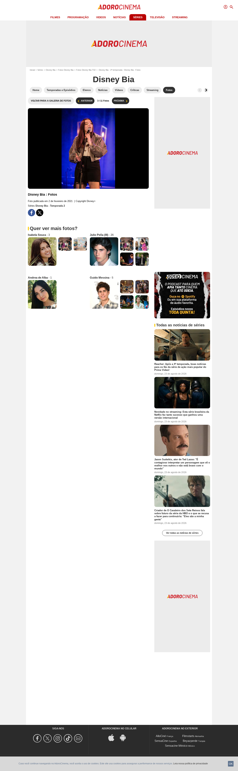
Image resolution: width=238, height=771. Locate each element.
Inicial (32, 70)
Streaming (180, 17)
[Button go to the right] (206, 90)
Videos (101, 17)
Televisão (157, 17)
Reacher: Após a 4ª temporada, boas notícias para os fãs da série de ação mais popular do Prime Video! (180, 367)
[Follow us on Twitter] (48, 738)
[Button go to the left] (199, 90)
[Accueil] (119, 7)
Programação (78, 17)
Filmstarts (188, 736)
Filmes (55, 17)
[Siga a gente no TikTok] (68, 738)
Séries (137, 17)
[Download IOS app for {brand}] (113, 737)
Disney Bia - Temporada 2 (50, 205)
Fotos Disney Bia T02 (86, 70)
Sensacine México (176, 745)
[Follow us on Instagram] (58, 738)
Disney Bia (50, 70)
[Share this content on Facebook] (31, 212)
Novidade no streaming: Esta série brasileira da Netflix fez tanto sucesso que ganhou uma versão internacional (181, 414)
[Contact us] (78, 738)
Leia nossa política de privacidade (190, 763)
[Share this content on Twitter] (39, 212)
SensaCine (161, 740)
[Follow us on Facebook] (38, 738)
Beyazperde (190, 740)
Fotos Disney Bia (65, 70)
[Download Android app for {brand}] (124, 737)
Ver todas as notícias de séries (182, 533)
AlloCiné (161, 736)
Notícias (119, 17)
